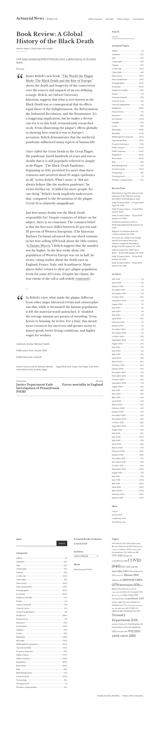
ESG (125, 567)
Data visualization (119, 79)
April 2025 (116, 319)
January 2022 (117, 455)
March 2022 (117, 448)
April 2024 (116, 358)
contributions (119, 561)
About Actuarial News (83, 569)
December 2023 (119, 372)
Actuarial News (30, 18)
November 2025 (119, 293)
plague (44, 370)
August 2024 (117, 344)
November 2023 (119, 376)
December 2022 (119, 415)
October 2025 (118, 297)
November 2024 (119, 333)
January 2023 (117, 412)
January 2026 (117, 286)
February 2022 (118, 451)
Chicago (127, 556)
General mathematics (121, 105)
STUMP (133, 608)
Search (62, 543)
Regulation (116, 155)
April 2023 (116, 401)
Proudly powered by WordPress (108, 696)
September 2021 (119, 469)
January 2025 (117, 326)
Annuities (116, 54)
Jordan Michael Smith (24, 370)
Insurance (116, 115)
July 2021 (116, 476)
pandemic (37, 370)
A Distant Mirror (38, 245)
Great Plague (83, 367)
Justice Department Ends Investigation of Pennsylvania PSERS (37, 386)
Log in (114, 511)
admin (114, 51)
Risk (114, 162)
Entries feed (117, 515)
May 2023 (116, 397)
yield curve (124, 635)
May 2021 (116, 483)
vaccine (122, 631)
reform (131, 605)
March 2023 (117, 405)
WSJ (134, 631)
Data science (117, 76)
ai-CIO (125, 543)
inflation (117, 580)
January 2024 (117, 369)
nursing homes (119, 599)
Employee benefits (120, 90)
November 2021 (119, 462)
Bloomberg (135, 549)
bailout (125, 549)
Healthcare (116, 108)
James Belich (93, 367)
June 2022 (116, 437)
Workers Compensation (122, 180)
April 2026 (116, 283)
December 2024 (119, 329)
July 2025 (116, 308)
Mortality (110, 19)
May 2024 (116, 354)
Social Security (118, 169)
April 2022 (116, 444)
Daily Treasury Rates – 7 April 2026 (127, 209)
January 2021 (117, 498)
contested (82, 278)
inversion (129, 585)
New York (130, 595)
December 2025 (118, 290)
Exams (115, 94)
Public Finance (123, 19)
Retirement (117, 158)
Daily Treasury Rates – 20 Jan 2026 (127, 256)
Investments (138, 19)
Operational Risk (119, 140)
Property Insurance (120, 144)
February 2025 (118, 322)
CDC (117, 555)
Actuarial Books (80, 543)
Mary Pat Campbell (45, 49)
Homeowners (118, 112)
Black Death (66, 367)
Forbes (119, 575)
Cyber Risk (116, 72)
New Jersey (117, 595)
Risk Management (119, 165)
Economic (116, 87)
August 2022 (117, 430)
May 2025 (116, 315)
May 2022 (116, 440)
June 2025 (116, 311)
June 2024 (116, 351)
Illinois (131, 575)
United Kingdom (135, 624)
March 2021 (117, 491)
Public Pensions (95, 19)
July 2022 (116, 433)
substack (117, 611)
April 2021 (116, 487)
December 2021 (118, 458)
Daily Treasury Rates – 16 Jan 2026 (127, 263)
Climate (115, 65)
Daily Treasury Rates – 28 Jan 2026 (127, 215)
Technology (117, 173)
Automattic (139, 696)
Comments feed (119, 518)
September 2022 (119, 426)
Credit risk (116, 69)
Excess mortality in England (82, 383)
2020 (115, 543)
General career (118, 101)
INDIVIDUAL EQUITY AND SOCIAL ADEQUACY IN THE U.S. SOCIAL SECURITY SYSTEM (127, 196)
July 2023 (116, 390)
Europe (74, 367)
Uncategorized (118, 176)
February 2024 (118, 365)
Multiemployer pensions (122, 137)
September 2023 (119, 383)
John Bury (128, 589)
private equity (119, 602)
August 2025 (117, 304)
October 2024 (118, 336)
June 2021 (116, 480)
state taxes (123, 608)
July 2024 (116, 347)
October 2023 (118, 380)
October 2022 (118, 422)
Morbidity (41, 367)
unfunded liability (119, 624)
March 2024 (117, 362)
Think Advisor (131, 611)
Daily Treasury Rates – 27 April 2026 (128, 203)
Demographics (118, 83)
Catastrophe (117, 62)
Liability (115, 123)
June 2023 (116, 394)
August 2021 (117, 473)
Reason (121, 605)
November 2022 (119, 419)
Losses (115, 126)
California (133, 552)
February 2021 (118, 494)
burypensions (119, 552)
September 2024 (119, 340)
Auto (114, 58)
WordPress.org (118, 522)
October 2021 (117, 466)
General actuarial (30, 367)
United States (120, 627)
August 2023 (117, 387)
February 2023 (118, 408)
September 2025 (119, 301)
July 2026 (116, 279)
